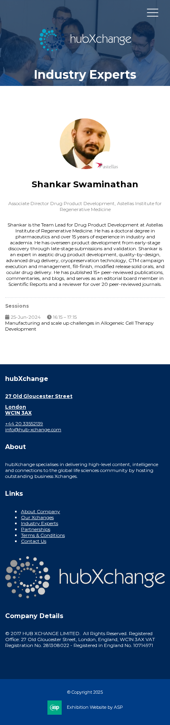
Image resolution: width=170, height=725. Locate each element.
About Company (40, 511)
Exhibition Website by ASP (95, 707)
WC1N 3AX (18, 413)
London (15, 407)
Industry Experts (39, 523)
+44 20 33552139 (24, 423)
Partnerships (35, 529)
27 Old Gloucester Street (38, 396)
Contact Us (33, 541)
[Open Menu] (152, 12)
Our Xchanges (37, 517)
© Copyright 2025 (85, 692)
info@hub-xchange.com (33, 429)
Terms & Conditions (43, 535)
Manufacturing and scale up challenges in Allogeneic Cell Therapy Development (79, 326)
